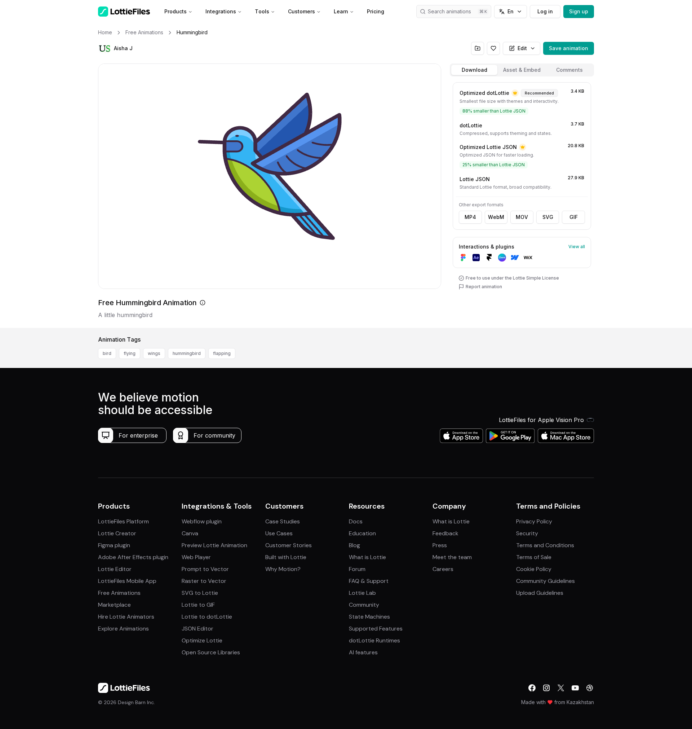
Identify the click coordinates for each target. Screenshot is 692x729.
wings (154, 353)
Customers (301, 11)
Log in (545, 11)
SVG (547, 217)
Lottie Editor (115, 569)
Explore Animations (123, 628)
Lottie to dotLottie (207, 616)
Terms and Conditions (545, 545)
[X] (560, 688)
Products (175, 11)
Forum (357, 569)
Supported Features (376, 628)
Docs (356, 521)
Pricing (375, 11)
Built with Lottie (285, 557)
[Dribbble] (589, 688)
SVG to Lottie (200, 593)
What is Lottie (367, 557)
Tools (262, 11)
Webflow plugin (202, 521)
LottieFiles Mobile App (127, 581)
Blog (354, 545)
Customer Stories (288, 545)
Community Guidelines (545, 581)
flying (130, 353)
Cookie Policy (533, 569)
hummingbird (187, 353)
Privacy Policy (534, 521)
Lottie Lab (362, 593)
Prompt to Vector (205, 569)
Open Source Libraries (211, 652)
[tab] (474, 70)
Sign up (578, 11)
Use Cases (279, 533)
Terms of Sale (533, 557)
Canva (190, 533)
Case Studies (282, 521)
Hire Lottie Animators (126, 616)
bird (107, 353)
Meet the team (452, 557)
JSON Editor (197, 628)
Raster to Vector (204, 581)
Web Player (196, 557)
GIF (573, 217)
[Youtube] (575, 688)
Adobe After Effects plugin (133, 557)
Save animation (568, 48)
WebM (496, 217)
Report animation (484, 286)
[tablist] (522, 69)
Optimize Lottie (202, 640)
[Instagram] (546, 688)
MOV (522, 217)
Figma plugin (114, 545)
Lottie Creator (117, 533)
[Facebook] (532, 688)
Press (439, 545)
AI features (363, 652)
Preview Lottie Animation (214, 545)
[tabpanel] (522, 203)
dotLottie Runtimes (374, 640)
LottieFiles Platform (123, 521)
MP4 (470, 217)
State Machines (369, 616)
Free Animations (119, 593)
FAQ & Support (369, 581)
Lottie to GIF (198, 605)
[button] (104, 48)
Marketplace (114, 605)
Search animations (449, 11)
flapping (222, 353)
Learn (341, 11)
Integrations (220, 11)
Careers (442, 569)
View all (576, 246)
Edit (522, 48)
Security (527, 533)
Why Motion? (283, 569)
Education (362, 533)
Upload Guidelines (539, 593)
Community (364, 605)
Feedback (445, 533)
